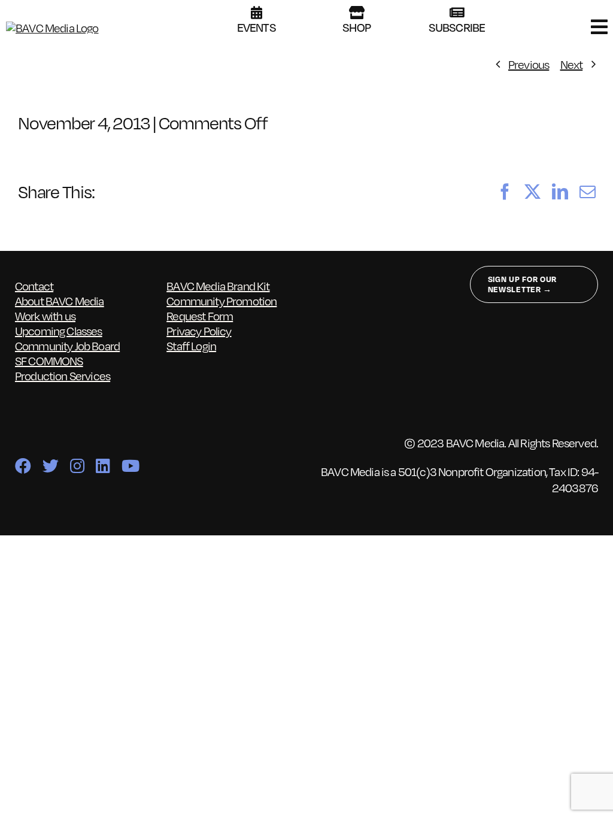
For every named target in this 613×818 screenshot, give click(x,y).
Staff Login (191, 345)
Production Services (62, 375)
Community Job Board (67, 345)
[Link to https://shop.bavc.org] (356, 12)
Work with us (45, 315)
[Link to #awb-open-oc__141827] (599, 27)
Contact (34, 285)
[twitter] (50, 466)
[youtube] (130, 466)
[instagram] (77, 466)
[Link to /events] (256, 12)
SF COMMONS (49, 360)
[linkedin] (103, 466)
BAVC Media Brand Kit (217, 285)
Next (571, 64)
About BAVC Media (59, 300)
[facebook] (23, 466)
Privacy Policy (198, 330)
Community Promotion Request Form (221, 308)
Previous (528, 64)
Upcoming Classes (58, 330)
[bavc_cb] (52, 27)
